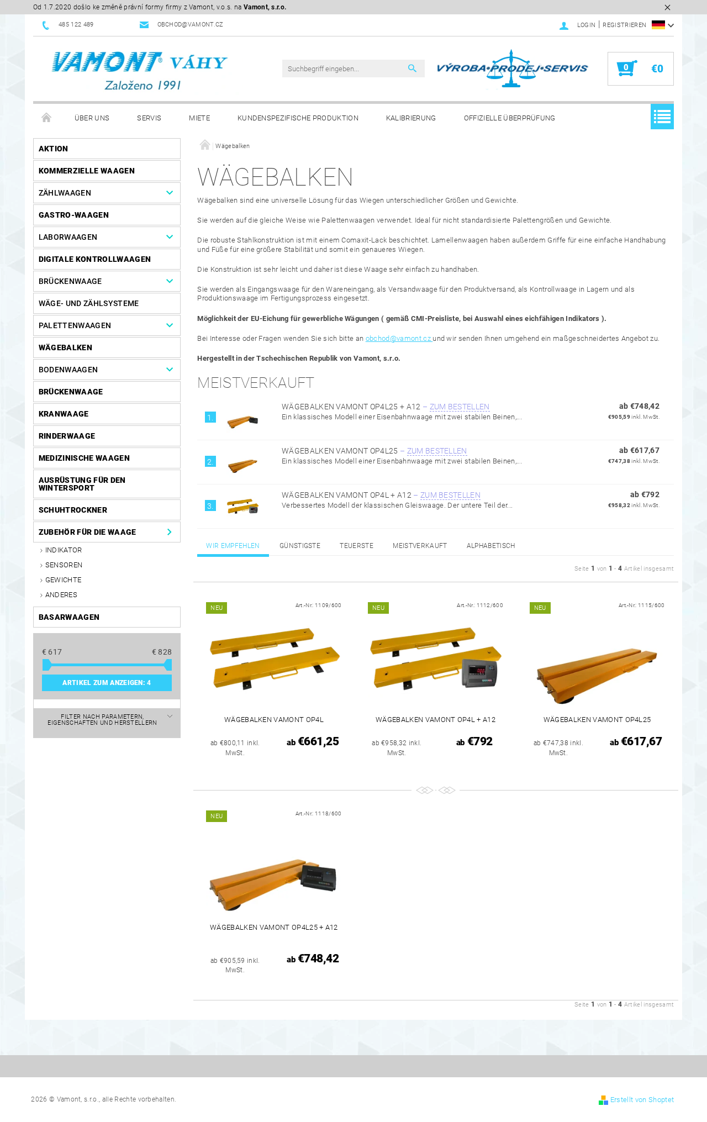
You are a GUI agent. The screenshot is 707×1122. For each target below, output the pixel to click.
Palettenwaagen (75, 325)
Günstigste (299, 546)
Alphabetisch (491, 546)
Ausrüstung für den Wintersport (82, 484)
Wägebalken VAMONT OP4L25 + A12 (386, 406)
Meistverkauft (420, 546)
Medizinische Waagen (84, 458)
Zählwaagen (65, 192)
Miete (199, 118)
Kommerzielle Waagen (87, 170)
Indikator (63, 550)
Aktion (53, 148)
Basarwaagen (69, 617)
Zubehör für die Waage (87, 532)
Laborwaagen (68, 237)
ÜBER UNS (92, 118)
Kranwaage (64, 413)
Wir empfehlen (233, 546)
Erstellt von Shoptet (642, 1099)
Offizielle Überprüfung (510, 118)
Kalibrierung (411, 118)
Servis (149, 118)
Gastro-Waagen (74, 214)
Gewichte (63, 580)
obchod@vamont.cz (399, 338)
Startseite (47, 118)
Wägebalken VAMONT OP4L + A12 (381, 495)
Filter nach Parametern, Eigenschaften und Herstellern (102, 719)
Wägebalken (65, 347)
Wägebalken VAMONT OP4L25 (374, 450)
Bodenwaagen (68, 369)
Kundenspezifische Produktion (298, 118)
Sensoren (64, 565)
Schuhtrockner (73, 509)
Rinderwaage (67, 435)
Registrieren (624, 25)
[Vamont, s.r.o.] (141, 71)
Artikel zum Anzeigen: (106, 683)
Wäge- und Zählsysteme (89, 303)
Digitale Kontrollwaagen (95, 259)
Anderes (61, 595)
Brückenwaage (70, 281)
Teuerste (356, 546)
